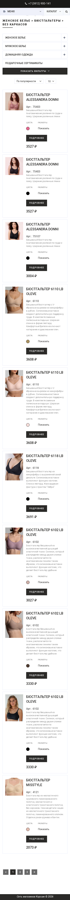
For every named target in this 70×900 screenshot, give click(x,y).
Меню (11, 11)
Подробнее (36, 138)
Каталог (52, 11)
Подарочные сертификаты (23, 63)
